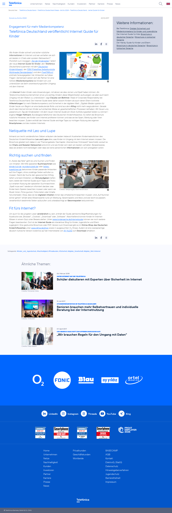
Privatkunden (79, 450)
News (117, 4)
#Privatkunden (53, 251)
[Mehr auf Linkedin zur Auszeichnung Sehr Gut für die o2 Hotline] (82, 433)
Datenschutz (112, 466)
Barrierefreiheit (113, 477)
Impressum (111, 481)
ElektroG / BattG (114, 462)
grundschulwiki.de (30, 166)
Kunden (71, 4)
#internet (97, 251)
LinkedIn (53, 413)
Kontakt (109, 458)
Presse (110, 4)
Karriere (101, 4)
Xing (128, 413)
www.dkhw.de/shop (39, 228)
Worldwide (78, 458)
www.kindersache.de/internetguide (68, 219)
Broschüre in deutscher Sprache (131, 45)
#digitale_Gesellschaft (75, 251)
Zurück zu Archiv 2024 (18, 18)
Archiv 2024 (64, 10)
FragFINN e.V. (47, 72)
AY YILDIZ (68, 230)
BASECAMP (112, 450)
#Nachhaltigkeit (42, 251)
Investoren (81, 4)
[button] (96, 44)
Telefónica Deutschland (27, 10)
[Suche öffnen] (160, 4)
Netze (47, 4)
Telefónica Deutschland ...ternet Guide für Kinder (87, 10)
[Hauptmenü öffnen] (4, 4)
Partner (92, 4)
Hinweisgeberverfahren (117, 470)
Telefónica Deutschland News (48, 10)
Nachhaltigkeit (59, 4)
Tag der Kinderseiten (40, 61)
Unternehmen (36, 4)
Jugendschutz (112, 474)
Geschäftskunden (81, 454)
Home (46, 450)
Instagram (73, 413)
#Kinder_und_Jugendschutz (26, 251)
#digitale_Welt (89, 251)
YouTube (111, 413)
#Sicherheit (63, 251)
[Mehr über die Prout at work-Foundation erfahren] (127, 433)
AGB (108, 454)
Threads (92, 413)
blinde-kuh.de (15, 166)
